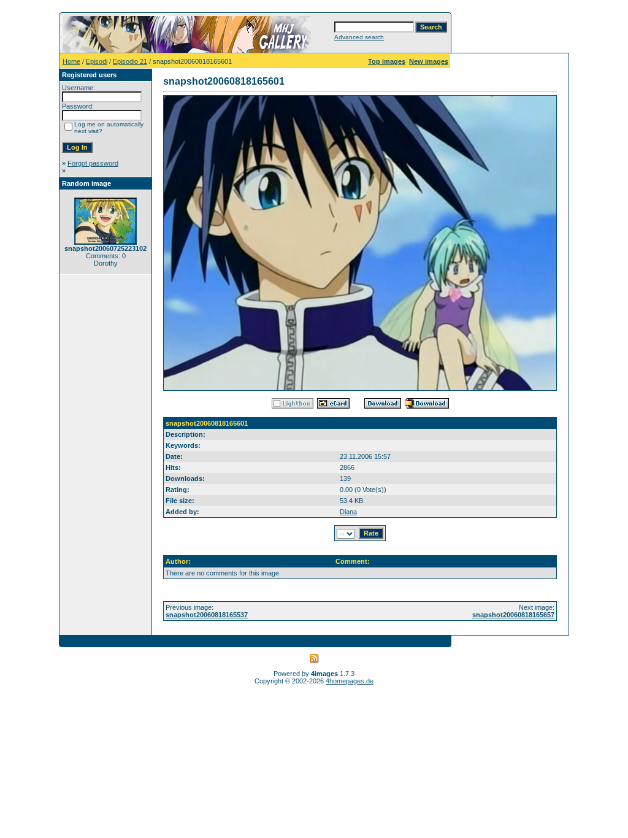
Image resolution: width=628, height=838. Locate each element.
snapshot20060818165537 (207, 614)
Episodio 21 (130, 61)
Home (71, 61)
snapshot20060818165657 (513, 614)
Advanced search (359, 37)
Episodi (96, 61)
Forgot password (92, 163)
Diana (348, 511)
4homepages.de (349, 681)
